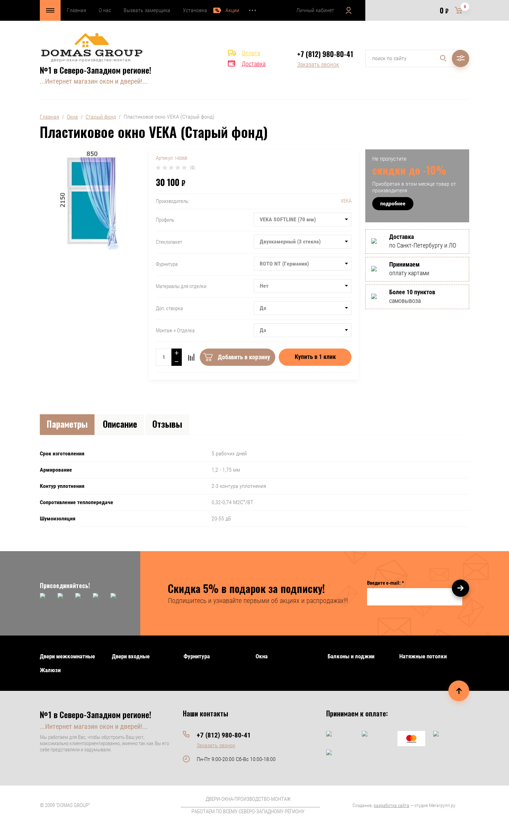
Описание (120, 423)
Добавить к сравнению (191, 357)
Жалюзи (50, 670)
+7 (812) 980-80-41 (325, 54)
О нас (105, 10)
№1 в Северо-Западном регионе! (95, 70)
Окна (72, 116)
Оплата (251, 53)
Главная (76, 10)
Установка (195, 10)
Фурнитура (197, 656)
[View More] (252, 10)
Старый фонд (101, 116)
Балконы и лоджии (351, 656)
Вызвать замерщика (147, 10)
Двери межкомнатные (67, 656)
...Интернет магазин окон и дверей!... (94, 81)
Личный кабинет (315, 10)
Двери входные (131, 656)
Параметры (67, 423)
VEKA (346, 201)
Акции (232, 10)
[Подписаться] (460, 588)
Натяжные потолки (423, 656)
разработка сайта (391, 805)
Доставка (254, 63)
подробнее (392, 203)
